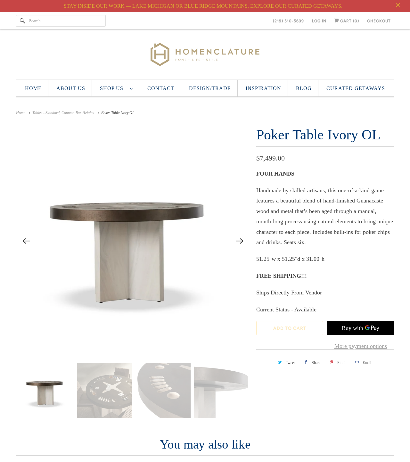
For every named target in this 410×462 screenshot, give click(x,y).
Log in (319, 21)
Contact (160, 88)
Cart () (349, 21)
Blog (304, 88)
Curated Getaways (355, 88)
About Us (70, 88)
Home (33, 88)
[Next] (240, 241)
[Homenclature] (205, 56)
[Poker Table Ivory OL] (133, 241)
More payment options (360, 346)
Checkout (379, 21)
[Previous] (26, 241)
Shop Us (113, 88)
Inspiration (263, 88)
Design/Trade (210, 88)
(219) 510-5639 (288, 21)
